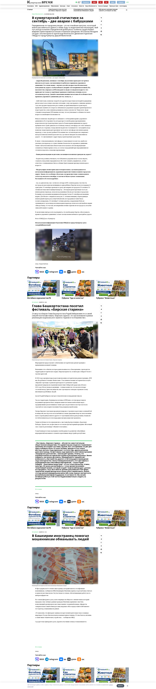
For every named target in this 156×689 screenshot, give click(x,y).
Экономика (30, 6)
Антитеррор (123, 6)
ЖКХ (36, 6)
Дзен (112, 2)
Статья (29, 9)
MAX (94, 2)
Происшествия (113, 6)
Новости (81, 6)
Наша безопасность (91, 6)
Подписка (86, 2)
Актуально (74, 6)
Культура (62, 6)
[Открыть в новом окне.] (39, 272)
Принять (120, 685)
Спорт (68, 6)
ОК (106, 2)
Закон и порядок (103, 6)
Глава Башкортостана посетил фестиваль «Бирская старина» (57, 10)
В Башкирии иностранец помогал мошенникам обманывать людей (84, 10)
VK (100, 2)
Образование (55, 6)
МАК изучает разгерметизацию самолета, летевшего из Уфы (108, 10)
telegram (121, 2)
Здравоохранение (44, 6)
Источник (38, 489)
